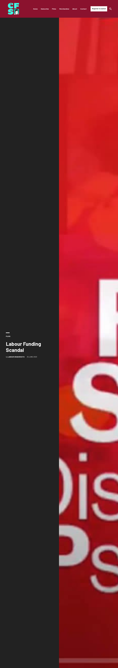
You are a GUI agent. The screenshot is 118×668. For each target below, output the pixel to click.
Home (35, 9)
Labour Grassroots (16, 357)
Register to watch (99, 9)
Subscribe (45, 9)
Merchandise (64, 9)
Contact (83, 9)
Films (54, 9)
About (74, 9)
